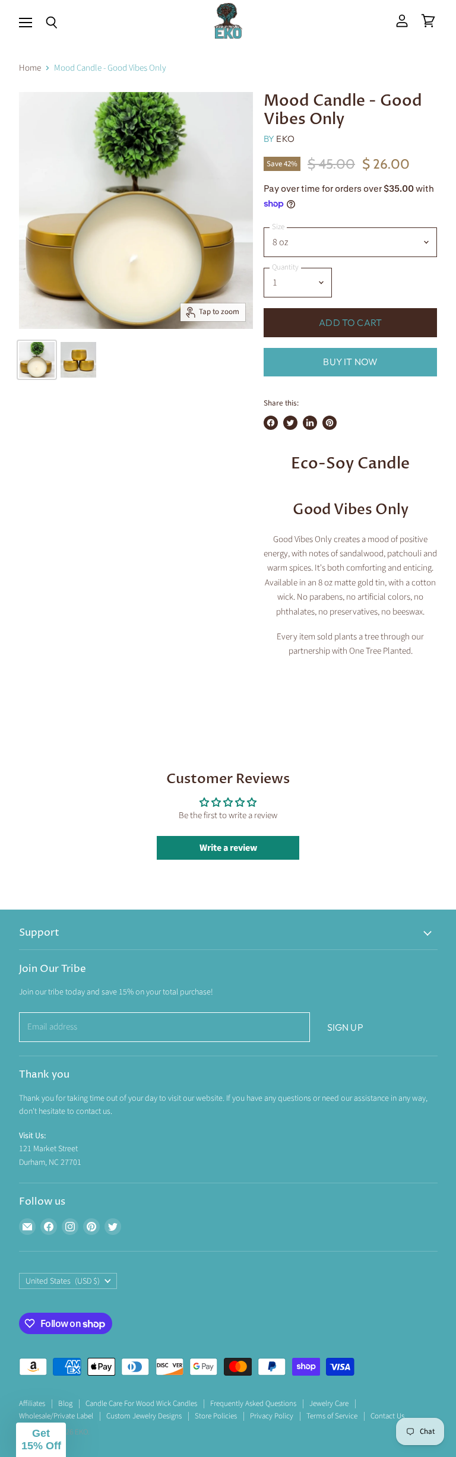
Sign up (345, 1027)
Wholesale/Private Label (56, 1416)
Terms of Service (331, 1416)
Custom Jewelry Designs (144, 1416)
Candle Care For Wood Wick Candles (141, 1403)
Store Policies (216, 1416)
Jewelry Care (329, 1403)
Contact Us (387, 1416)
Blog (65, 1403)
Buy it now (350, 362)
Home (30, 68)
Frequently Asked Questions (253, 1403)
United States (63, 1281)
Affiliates (32, 1403)
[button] (41, 1440)
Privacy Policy (271, 1416)
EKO (285, 138)
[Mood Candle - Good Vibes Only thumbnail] (37, 360)
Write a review (228, 847)
